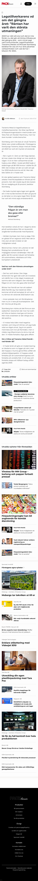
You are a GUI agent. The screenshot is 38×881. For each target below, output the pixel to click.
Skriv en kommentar (29, 369)
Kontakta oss (19, 849)
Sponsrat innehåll (19, 837)
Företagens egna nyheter (12, 568)
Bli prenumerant (19, 808)
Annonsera (19, 815)
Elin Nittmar (11, 118)
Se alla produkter (19, 818)
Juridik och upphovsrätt (19, 831)
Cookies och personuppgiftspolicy (19, 827)
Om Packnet (19, 856)
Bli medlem (19, 812)
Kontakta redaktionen (19, 846)
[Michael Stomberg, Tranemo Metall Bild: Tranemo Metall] (19, 81)
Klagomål (19, 834)
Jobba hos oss (19, 853)
